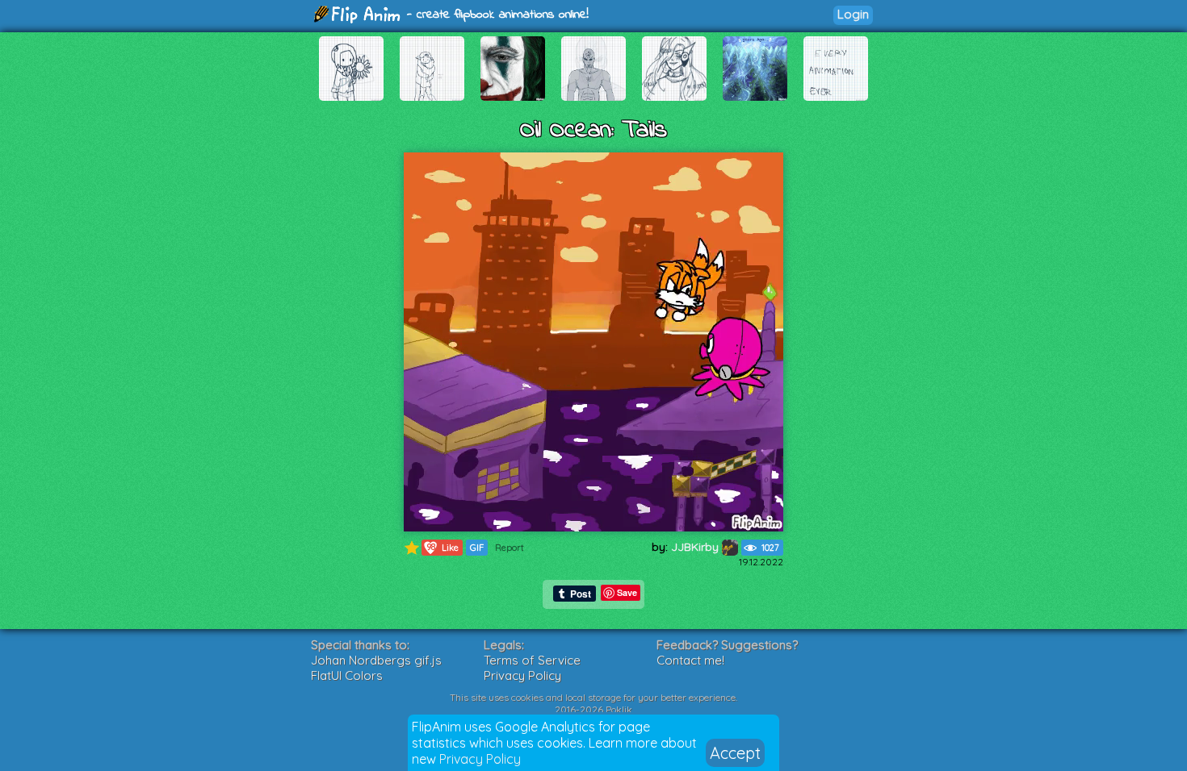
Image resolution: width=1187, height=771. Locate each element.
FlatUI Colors (347, 675)
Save (627, 592)
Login (853, 14)
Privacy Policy (480, 759)
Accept (735, 753)
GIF (477, 547)
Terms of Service (532, 660)
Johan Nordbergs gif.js (376, 660)
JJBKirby (696, 547)
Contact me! (690, 660)
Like (442, 547)
